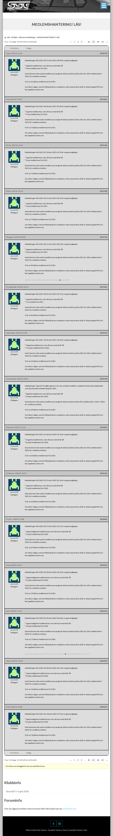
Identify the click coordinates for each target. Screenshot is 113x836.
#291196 (103, 145)
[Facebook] (53, 824)
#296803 (103, 519)
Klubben (14, 37)
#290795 (103, 53)
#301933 (103, 661)
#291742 (103, 237)
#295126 (103, 473)
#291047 (103, 99)
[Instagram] (60, 824)
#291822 (103, 287)
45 (103, 42)
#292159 (103, 333)
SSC (8, 37)
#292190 (103, 379)
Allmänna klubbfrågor (27, 37)
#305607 (103, 707)
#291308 (103, 191)
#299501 (103, 565)
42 (89, 42)
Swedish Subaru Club (57, 830)
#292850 (103, 427)
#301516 (103, 611)
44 (98, 42)
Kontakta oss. (70, 808)
